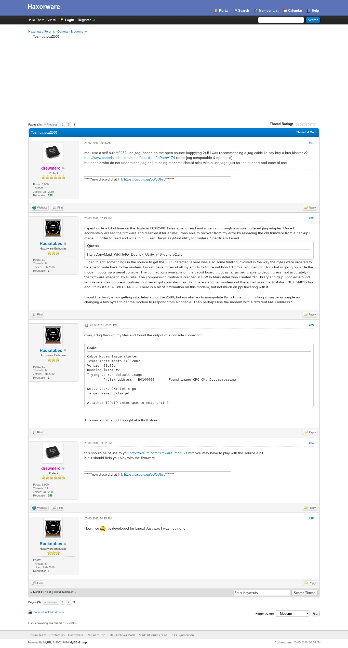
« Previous (51, 124)
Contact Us (57, 635)
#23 (311, 325)
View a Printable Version (49, 612)
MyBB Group (78, 642)
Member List (268, 10)
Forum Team (37, 635)
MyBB (47, 642)
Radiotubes (51, 243)
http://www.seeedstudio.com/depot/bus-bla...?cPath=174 (129, 158)
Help (315, 10)
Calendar (295, 10)
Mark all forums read (153, 635)
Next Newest (63, 592)
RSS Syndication (182, 635)
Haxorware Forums (41, 31)
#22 (311, 218)
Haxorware (75, 635)
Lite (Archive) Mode (122, 635)
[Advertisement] (174, 77)
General (63, 31)
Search (243, 10)
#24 (311, 443)
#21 (311, 142)
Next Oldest (42, 592)
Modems (77, 31)
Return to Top (96, 635)
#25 (311, 518)
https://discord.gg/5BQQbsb (144, 179)
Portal (224, 10)
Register (84, 20)
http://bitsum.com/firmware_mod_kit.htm (162, 453)
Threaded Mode (306, 132)
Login (69, 20)
